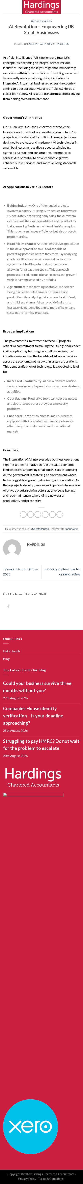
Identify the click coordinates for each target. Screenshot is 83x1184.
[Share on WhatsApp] (23, 514)
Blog (6, 659)
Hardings (62, 44)
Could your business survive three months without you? (37, 687)
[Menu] (5, 7)
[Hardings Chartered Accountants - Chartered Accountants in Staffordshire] (41, 7)
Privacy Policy (27, 1178)
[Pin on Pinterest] (52, 514)
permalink (72, 529)
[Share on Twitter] (37, 514)
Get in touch (11, 651)
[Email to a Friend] (45, 514)
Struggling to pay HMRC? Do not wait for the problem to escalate (41, 744)
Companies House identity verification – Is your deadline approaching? (33, 716)
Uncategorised (41, 21)
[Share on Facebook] (30, 514)
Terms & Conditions (51, 1178)
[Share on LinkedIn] (59, 514)
